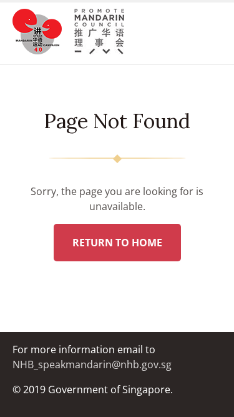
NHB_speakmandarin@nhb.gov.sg (92, 364)
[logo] (43, 33)
